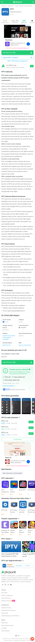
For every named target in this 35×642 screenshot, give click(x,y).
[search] (33, 2)
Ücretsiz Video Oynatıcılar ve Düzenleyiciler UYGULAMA (9, 337)
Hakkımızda (4, 623)
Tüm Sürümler (17, 439)
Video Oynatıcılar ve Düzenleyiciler (23, 6)
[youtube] (11, 585)
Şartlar (23, 640)
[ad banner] (17, 36)
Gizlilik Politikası (8, 640)
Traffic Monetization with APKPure (10, 616)
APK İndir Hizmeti (6, 598)
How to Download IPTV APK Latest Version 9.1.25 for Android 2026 (9, 555)
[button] (24, 21)
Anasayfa (3, 6)
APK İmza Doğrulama (7, 595)
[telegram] (2, 585)
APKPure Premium (6, 601)
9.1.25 (6, 322)
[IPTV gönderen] (5, 406)
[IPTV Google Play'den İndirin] (22, 327)
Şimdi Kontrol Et (6, 345)
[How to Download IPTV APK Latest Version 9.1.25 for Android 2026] (11, 546)
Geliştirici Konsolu (6, 607)
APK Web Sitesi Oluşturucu (8, 610)
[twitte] (8, 585)
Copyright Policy (17, 640)
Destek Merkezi (5, 631)
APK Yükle (4, 592)
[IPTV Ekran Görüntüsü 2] (26, 406)
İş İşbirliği (3, 628)
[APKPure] (17, 2)
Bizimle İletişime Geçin (7, 625)
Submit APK (4, 613)
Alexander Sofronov (15, 12)
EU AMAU (28, 640)
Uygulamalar (10, 6)
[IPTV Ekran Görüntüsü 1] (16, 406)
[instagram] (5, 585)
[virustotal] (29, 369)
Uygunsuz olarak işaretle (25, 345)
